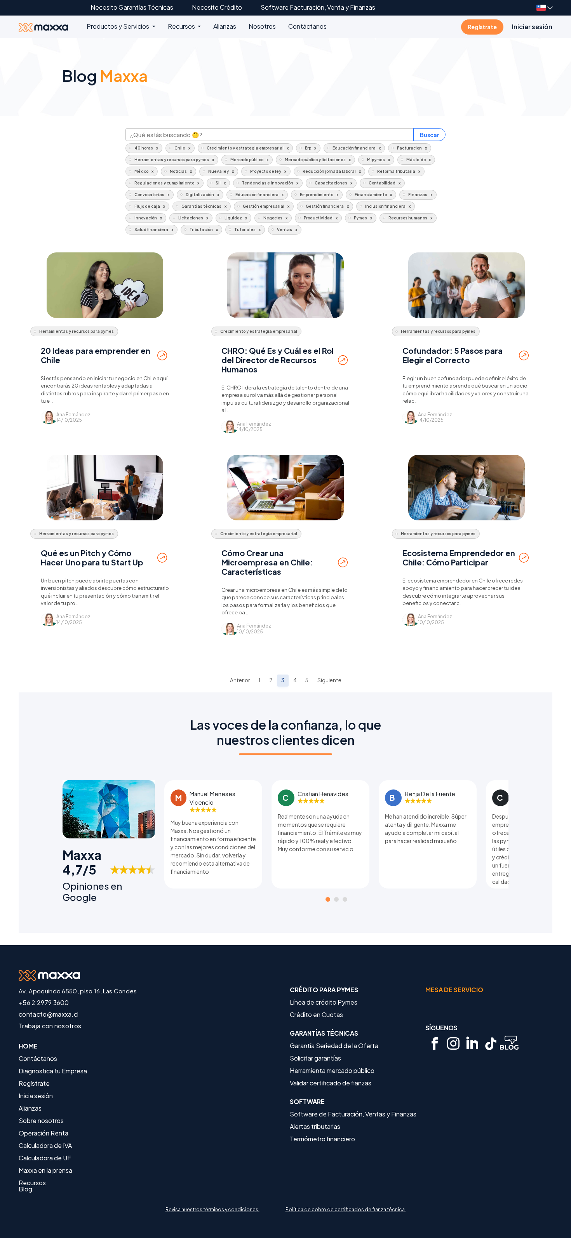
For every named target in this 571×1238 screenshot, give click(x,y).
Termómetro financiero (322, 1139)
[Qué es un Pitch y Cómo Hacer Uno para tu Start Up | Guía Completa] (105, 487)
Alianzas (30, 1108)
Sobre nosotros (41, 1121)
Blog (25, 1189)
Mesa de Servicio (454, 990)
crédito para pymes (324, 990)
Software (307, 1102)
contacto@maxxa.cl (48, 1014)
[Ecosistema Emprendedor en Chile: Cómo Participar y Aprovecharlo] (466, 487)
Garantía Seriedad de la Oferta (334, 1046)
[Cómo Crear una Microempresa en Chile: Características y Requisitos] (285, 487)
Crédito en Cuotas (316, 1015)
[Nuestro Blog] (509, 1043)
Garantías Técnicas (324, 1033)
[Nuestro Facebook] (434, 1043)
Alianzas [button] (224, 26)
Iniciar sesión (532, 27)
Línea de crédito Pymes (323, 1002)
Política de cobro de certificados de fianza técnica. (346, 1209)
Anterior (240, 680)
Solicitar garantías (315, 1058)
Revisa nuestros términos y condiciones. (212, 1209)
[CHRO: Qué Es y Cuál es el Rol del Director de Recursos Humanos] (285, 285)
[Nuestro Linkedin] (472, 1043)
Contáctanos (38, 1058)
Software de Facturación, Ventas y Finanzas (353, 1114)
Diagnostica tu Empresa (53, 1071)
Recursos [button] (182, 26)
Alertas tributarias (315, 1126)
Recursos (32, 1183)
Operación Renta (43, 1133)
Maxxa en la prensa (45, 1170)
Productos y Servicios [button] (118, 26)
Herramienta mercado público (332, 1071)
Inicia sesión (36, 1096)
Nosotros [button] (262, 26)
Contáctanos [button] (307, 26)
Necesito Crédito (217, 7)
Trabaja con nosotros (50, 1026)
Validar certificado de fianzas (330, 1083)
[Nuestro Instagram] (453, 1043)
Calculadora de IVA (45, 1145)
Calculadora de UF (45, 1158)
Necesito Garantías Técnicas (132, 7)
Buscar (429, 134)
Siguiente (329, 680)
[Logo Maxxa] (53, 26)
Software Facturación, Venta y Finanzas (318, 7)
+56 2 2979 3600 (44, 1002)
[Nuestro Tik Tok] (490, 1043)
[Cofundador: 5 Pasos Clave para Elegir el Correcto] (466, 285)
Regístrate (482, 26)
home (28, 1046)
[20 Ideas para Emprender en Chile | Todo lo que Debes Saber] (105, 285)
